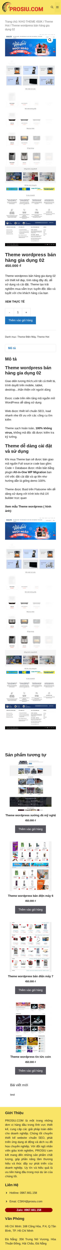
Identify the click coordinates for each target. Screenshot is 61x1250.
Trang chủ (11, 21)
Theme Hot (43, 337)
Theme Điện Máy (26, 337)
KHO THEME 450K (31, 21)
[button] (52, 7)
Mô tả (12, 348)
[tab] (30, 348)
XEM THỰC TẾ (15, 301)
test (12, 1094)
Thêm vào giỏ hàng (20, 320)
